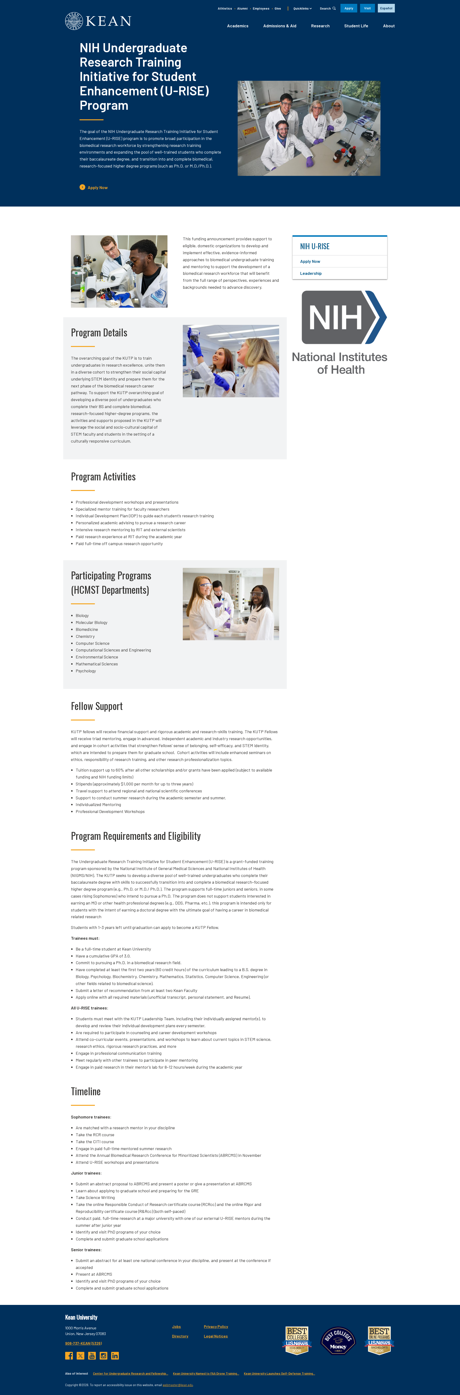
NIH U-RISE (314, 246)
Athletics (225, 8)
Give (278, 8)
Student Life (356, 25)
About (389, 25)
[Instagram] (103, 1356)
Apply (349, 8)
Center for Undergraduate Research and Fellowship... (130, 1373)
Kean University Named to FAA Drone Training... (206, 1373)
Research (320, 25)
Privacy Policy (216, 1326)
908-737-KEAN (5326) (83, 1343)
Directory (180, 1336)
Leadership (311, 273)
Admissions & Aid (279, 25)
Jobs (176, 1326)
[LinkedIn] (115, 1356)
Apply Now (98, 187)
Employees (261, 8)
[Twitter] (80, 1356)
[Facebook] (69, 1356)
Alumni (242, 8)
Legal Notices (216, 1336)
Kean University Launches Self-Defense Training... (279, 1373)
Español (386, 8)
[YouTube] (92, 1356)
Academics (237, 25)
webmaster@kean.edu (178, 1385)
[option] (386, 8)
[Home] (98, 21)
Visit (367, 8)
